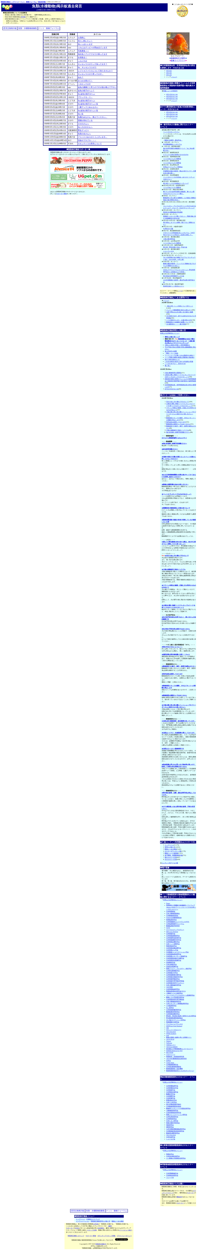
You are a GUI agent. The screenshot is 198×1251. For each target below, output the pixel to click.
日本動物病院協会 (172, 915)
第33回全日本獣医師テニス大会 (173, 276)
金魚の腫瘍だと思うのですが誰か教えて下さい (97, 87)
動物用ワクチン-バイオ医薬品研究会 (178, 1108)
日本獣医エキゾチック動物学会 (176, 956)
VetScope (169, 1043)
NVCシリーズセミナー (173, 1030)
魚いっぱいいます (85, 44)
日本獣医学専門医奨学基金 (175, 981)
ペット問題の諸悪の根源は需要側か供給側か (180, 357)
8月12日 (169, 75)
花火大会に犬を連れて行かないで (177, 401)
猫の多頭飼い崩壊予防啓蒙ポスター (178, 432)
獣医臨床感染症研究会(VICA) (176, 991)
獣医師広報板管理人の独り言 (100, 1221)
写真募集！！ (83, 51)
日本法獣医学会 (171, 964)
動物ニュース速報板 (171, 853)
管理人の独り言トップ (172, 337)
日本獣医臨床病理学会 (173, 954)
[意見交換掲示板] (10, 28)
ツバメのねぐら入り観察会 (172, 159)
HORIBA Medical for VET (174, 1051)
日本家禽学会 (170, 1098)
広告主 (77, 1228)
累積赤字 (180, 1197)
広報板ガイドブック (93, 1219)
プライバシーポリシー (124, 1236)
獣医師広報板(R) (100, 1244)
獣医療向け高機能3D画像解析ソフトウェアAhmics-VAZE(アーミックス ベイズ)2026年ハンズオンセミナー (181, 907)
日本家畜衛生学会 (172, 1088)
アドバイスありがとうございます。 (92, 137)
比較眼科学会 (170, 962)
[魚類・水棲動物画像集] (27, 28)
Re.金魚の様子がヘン (86, 94)
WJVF (168, 928)
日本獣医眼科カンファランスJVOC (177, 922)
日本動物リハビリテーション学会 (177, 952)
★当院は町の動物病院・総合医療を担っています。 (179, 721)
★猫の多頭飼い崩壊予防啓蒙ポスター (174, 443)
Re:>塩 (80, 114)
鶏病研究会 (170, 1125)
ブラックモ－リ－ (85, 97)
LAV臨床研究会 (171, 1005)
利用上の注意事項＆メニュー (170, 333)
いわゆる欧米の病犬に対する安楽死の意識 (179, 361)
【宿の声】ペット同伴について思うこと (179, 306)
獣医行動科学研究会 (173, 1123)
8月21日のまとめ (172, 94)
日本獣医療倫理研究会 (173, 1010)
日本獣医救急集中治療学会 (175, 958)
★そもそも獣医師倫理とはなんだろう (174, 438)
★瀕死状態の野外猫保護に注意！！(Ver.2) (176, 654)
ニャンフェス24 (168, 251)
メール (180, 291)
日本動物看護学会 (172, 1064)
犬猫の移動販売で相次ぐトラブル (177, 430)
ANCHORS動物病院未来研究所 (176, 1058)
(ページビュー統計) (125, 1230)
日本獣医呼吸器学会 (173, 979)
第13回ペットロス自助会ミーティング (176, 183)
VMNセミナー (171, 1045)
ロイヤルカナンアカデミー (175, 930)
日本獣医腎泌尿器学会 (173, 938)
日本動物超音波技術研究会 (175, 1131)
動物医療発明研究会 (173, 1012)
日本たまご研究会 (172, 1121)
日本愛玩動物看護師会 (173, 1066)
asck (167, 1035)
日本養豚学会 (170, 1096)
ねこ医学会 (170, 1008)
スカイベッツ (170, 1054)
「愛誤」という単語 (171, 353)
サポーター (190, 1193)
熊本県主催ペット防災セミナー (173, 286)
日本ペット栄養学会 (173, 944)
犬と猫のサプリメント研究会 (176, 1020)
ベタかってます (84, 84)
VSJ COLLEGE (171, 1032)
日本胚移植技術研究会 (173, 1112)
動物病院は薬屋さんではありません (178, 424)
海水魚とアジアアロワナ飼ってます (92, 54)
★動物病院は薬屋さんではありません (174, 695)
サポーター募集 (61, 194)
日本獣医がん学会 (172, 950)
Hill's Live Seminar (172, 932)
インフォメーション (82, 1221)
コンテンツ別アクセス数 (170, 863)
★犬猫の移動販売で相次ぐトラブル (174, 569)
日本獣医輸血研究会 (173, 989)
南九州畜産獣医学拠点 (173, 1104)
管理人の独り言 (170, 847)
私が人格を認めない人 (172, 359)
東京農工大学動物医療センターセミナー (179, 1049)
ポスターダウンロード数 (173, 851)
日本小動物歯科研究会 (173, 985)
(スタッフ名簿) (92, 1230)
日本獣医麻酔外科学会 (173, 940)
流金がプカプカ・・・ (87, 140)
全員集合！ (82, 57)
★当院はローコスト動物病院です (173, 748)
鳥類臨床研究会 (171, 920)
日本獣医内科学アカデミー (175, 983)
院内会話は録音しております (176, 422)
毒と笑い (168, 365)
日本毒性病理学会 (172, 1175)
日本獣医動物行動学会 (173, 975)
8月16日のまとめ (172, 112)
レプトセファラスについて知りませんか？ (95, 71)
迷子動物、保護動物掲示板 (174, 855)
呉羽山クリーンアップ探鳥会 (173, 167)
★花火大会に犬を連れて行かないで (177, 555)
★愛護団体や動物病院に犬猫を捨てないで (176, 508)
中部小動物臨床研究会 (173, 1001)
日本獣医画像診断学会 (173, 948)
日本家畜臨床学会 (172, 1086)
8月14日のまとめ (172, 116)
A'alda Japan (170, 1062)
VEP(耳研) (169, 987)
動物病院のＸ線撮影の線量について (178, 322)
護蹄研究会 (170, 1127)
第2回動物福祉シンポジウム (172, 144)
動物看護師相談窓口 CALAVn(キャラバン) (180, 1071)
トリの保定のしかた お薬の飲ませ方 (179, 320)
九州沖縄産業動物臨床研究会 (176, 1129)
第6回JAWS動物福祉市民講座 (173, 212)
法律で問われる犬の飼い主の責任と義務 (179, 312)
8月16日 (169, 71)
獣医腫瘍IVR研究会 (172, 1022)
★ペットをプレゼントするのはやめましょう (176, 494)
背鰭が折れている (85, 120)
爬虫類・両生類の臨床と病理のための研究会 (181, 1016)
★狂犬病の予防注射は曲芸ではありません (176, 629)
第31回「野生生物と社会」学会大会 (175, 247)
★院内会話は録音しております (172, 674)
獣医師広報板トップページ (10, 2)
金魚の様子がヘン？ (86, 91)
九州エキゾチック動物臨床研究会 (177, 1003)
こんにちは (82, 61)
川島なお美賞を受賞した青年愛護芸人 (177, 345)
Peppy (168, 903)
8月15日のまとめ (172, 114)
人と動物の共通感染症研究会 (176, 1158)
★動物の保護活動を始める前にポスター (175, 484)
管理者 (23, 17)
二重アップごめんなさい (88, 107)
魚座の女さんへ (84, 134)
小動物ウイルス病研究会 (174, 993)
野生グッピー (83, 130)
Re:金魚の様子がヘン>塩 (88, 104)
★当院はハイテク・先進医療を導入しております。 (179, 733)
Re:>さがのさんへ (85, 127)
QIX (167, 1028)
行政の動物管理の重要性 (173, 373)
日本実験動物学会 (172, 1173)
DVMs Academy (171, 1033)
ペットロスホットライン (171, 132)
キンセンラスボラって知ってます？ (92, 64)
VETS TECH (170, 1039)
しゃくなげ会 (170, 1139)
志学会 (168, 1061)
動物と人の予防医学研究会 (175, 997)
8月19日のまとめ (172, 98)
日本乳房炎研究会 (172, 1117)
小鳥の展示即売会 (169, 239)
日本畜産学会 (170, 1090)
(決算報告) (100, 1228)
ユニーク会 (170, 1177)
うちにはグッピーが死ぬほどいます (92, 47)
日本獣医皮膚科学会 (173, 942)
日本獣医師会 (170, 911)
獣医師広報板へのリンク (76, 1236)
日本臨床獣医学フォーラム (175, 924)
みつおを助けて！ (85, 81)
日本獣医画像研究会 (173, 1014)
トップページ (169, 845)
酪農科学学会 (170, 1094)
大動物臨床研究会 (172, 1110)
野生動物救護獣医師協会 (174, 1018)
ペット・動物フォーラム (28, 2)
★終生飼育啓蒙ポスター (170, 449)
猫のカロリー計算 (171, 857)
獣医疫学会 (170, 1154)
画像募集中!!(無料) (178, 58)
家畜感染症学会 (171, 1100)
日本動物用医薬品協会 (173, 1106)
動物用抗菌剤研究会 (173, 1133)
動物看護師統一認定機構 (174, 1069)
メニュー (174, 77)
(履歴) (110, 1226)
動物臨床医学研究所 (173, 926)
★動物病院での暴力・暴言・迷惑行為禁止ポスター (179, 666)
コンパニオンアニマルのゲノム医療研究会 (180, 995)
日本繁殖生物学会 (172, 1092)
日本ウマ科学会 (171, 1102)
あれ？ (80, 77)
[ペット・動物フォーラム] (49, 28)
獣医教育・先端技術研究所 (175, 1056)
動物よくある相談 (171, 849)
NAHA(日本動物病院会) (174, 917)
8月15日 (169, 73)
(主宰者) (95, 1224)
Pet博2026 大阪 (168, 228)
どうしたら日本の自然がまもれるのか (175, 154)
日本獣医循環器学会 (173, 936)
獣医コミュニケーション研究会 (176, 1114)
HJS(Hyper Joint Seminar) (174, 1026)
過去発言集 (42, 2)
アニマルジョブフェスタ (174, 1024)
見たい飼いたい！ (85, 41)
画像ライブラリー (178, 60)
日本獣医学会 (170, 933)
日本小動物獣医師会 (173, 913)
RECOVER (169, 1052)
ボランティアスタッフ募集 (106, 1236)
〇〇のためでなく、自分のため (175, 363)
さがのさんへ (83, 124)
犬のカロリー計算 (171, 859)
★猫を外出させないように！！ (172, 647)
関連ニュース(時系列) (170, 91)
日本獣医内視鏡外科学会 (174, 977)
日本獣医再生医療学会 (173, 960)
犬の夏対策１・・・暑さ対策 (176, 324)
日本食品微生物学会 (173, 1156)
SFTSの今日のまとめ (172, 389)
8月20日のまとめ (172, 96)
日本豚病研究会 (171, 1119)
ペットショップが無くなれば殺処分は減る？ (180, 355)
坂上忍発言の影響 (171, 351)
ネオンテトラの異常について (90, 144)
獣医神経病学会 (171, 946)
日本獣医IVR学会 (172, 973)
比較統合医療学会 (172, 966)
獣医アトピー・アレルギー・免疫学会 (179, 968)
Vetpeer (168, 1041)
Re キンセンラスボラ (87, 67)
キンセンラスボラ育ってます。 (91, 74)
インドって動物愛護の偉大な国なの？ (179, 310)
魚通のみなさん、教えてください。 (92, 117)
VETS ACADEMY (172, 1047)
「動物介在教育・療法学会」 (173, 140)
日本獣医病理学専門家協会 (175, 999)
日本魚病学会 (170, 1137)
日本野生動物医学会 (173, 970)
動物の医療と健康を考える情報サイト (179, 1037)
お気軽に (81, 38)
